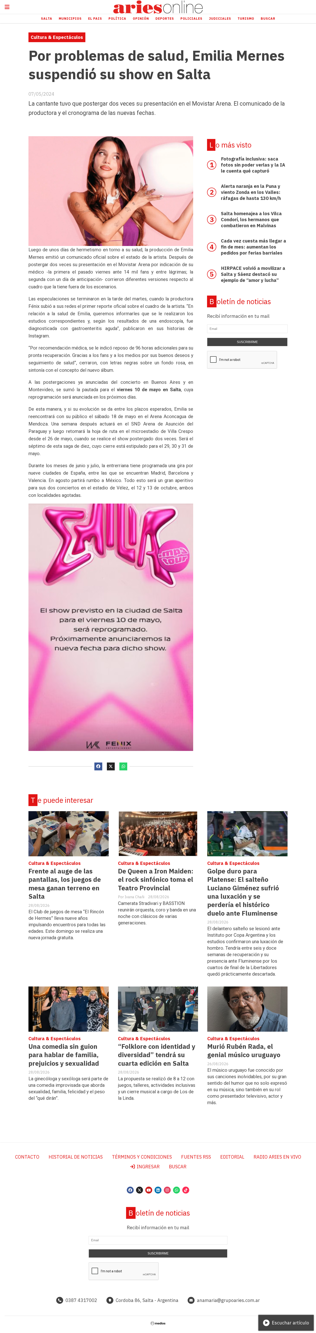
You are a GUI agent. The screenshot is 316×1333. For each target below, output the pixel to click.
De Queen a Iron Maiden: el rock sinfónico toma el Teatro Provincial (155, 879)
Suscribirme (247, 342)
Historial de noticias (76, 1157)
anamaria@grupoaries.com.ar (228, 1300)
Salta (46, 18)
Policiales (191, 18)
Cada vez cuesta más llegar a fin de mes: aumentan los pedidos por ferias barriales (253, 247)
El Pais (95, 18)
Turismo (246, 18)
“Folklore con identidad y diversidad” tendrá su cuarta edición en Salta (156, 1055)
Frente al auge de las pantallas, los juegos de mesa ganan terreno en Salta (64, 884)
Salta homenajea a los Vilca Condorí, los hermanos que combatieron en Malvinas (251, 219)
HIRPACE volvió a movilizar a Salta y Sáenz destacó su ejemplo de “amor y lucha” (253, 274)
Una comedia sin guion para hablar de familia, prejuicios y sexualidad (63, 1055)
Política (117, 18)
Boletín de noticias (240, 301)
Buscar (268, 18)
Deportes (164, 18)
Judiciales (220, 18)
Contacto (27, 1157)
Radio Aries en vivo (277, 1157)
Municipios (70, 18)
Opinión (141, 18)
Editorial (232, 1157)
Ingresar (148, 1166)
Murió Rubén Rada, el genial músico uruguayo (243, 1050)
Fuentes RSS (196, 1157)
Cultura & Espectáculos (57, 37)
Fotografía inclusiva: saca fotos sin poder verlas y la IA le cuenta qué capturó (253, 165)
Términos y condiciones (142, 1157)
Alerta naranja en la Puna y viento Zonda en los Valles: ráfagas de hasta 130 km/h (251, 192)
